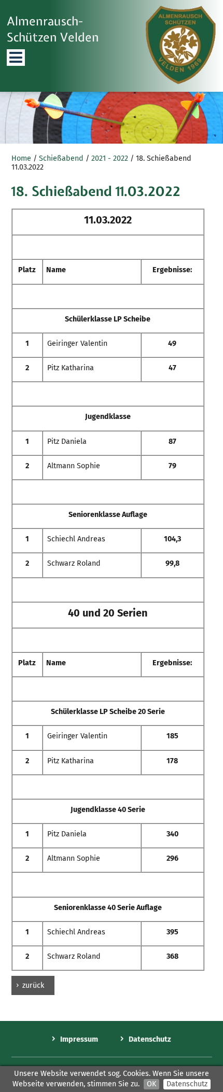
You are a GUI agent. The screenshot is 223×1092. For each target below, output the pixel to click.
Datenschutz (186, 1084)
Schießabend (61, 158)
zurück (33, 985)
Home (21, 158)
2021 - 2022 (109, 158)
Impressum (79, 1039)
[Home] (181, 82)
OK (151, 1084)
